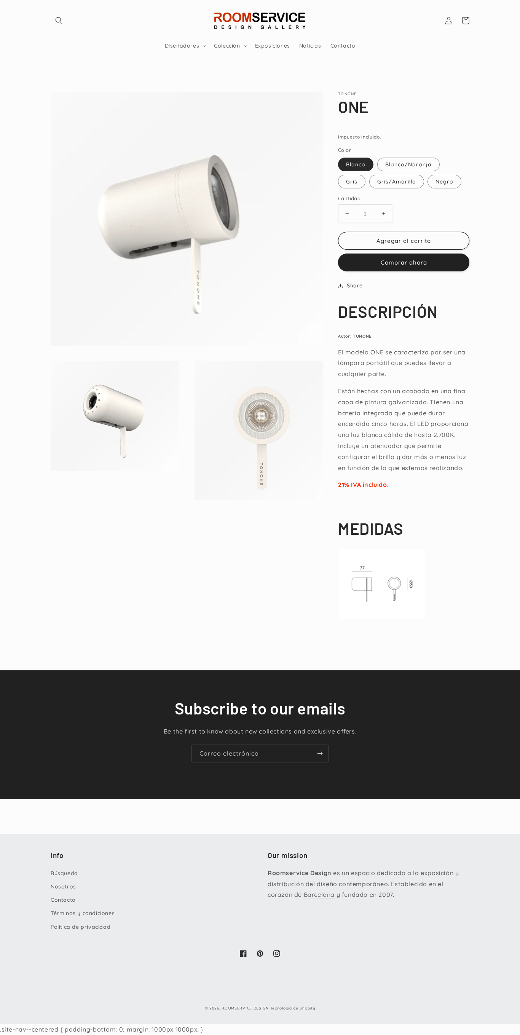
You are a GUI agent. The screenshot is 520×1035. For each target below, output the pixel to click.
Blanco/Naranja (408, 164)
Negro (444, 181)
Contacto (63, 899)
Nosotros (63, 886)
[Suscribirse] (319, 753)
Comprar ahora (404, 262)
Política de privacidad (80, 926)
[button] (59, 20)
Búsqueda (64, 873)
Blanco (355, 164)
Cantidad (349, 198)
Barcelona (319, 894)
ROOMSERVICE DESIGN (245, 1008)
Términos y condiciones (83, 913)
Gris (351, 181)
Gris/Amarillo (396, 181)
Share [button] (355, 285)
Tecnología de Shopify (293, 1008)
